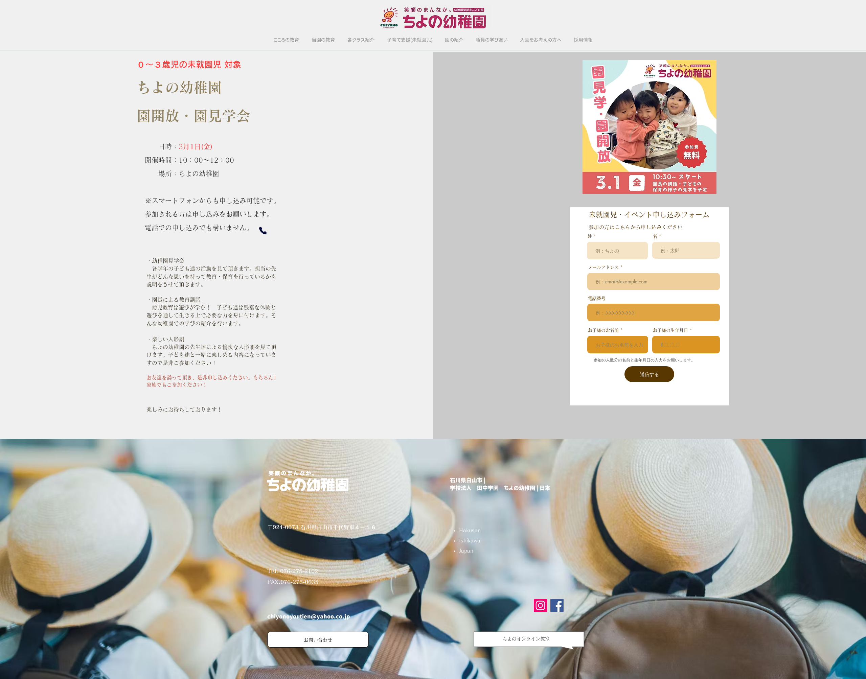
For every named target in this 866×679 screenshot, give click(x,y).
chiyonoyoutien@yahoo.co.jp (308, 616)
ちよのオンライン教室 (526, 638)
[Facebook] (557, 605)
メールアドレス (603, 267)
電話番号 (597, 298)
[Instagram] (540, 605)
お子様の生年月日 (670, 330)
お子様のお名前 (603, 330)
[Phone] (263, 230)
